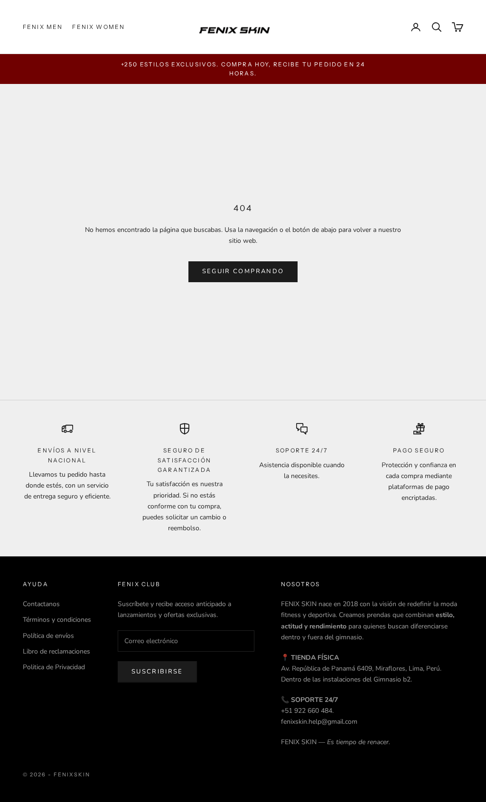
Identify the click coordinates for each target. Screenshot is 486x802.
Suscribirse (157, 671)
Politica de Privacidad (54, 667)
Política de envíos (48, 635)
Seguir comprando (243, 271)
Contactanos (41, 603)
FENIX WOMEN (98, 26)
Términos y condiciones (57, 619)
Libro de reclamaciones (56, 651)
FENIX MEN (43, 26)
